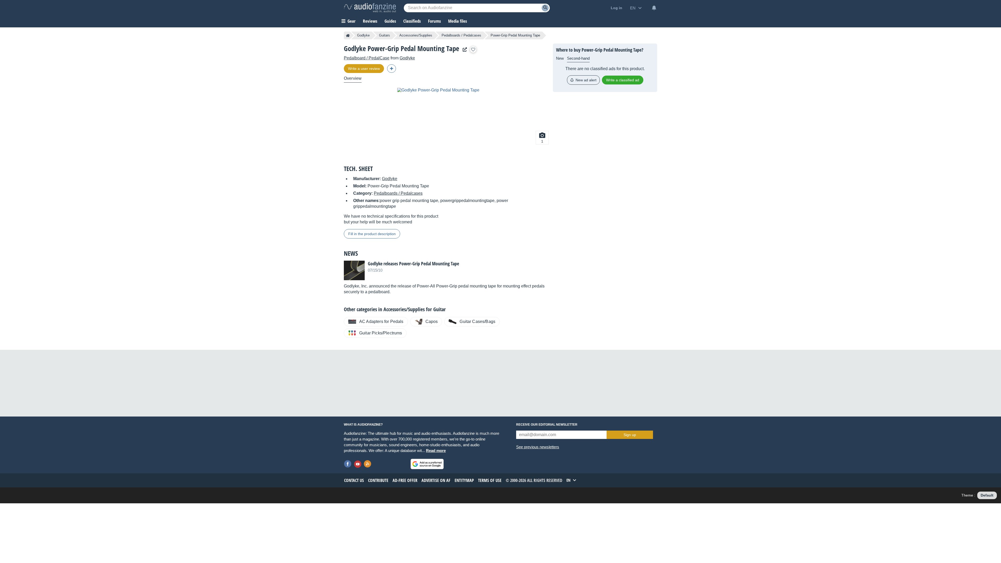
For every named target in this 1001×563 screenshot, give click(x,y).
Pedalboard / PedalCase (366, 58)
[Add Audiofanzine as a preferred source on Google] (427, 464)
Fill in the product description (372, 234)
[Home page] (348, 35)
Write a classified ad (622, 80)
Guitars (384, 35)
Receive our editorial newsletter (546, 424)
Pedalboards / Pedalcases (461, 35)
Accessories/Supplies (415, 35)
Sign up (630, 435)
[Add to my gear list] (473, 49)
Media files (457, 21)
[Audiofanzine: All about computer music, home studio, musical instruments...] (370, 8)
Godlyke (363, 35)
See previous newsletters (537, 447)
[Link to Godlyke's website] (463, 49)
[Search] (545, 7)
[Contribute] (391, 68)
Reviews (370, 21)
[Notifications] (654, 8)
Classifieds (412, 21)
